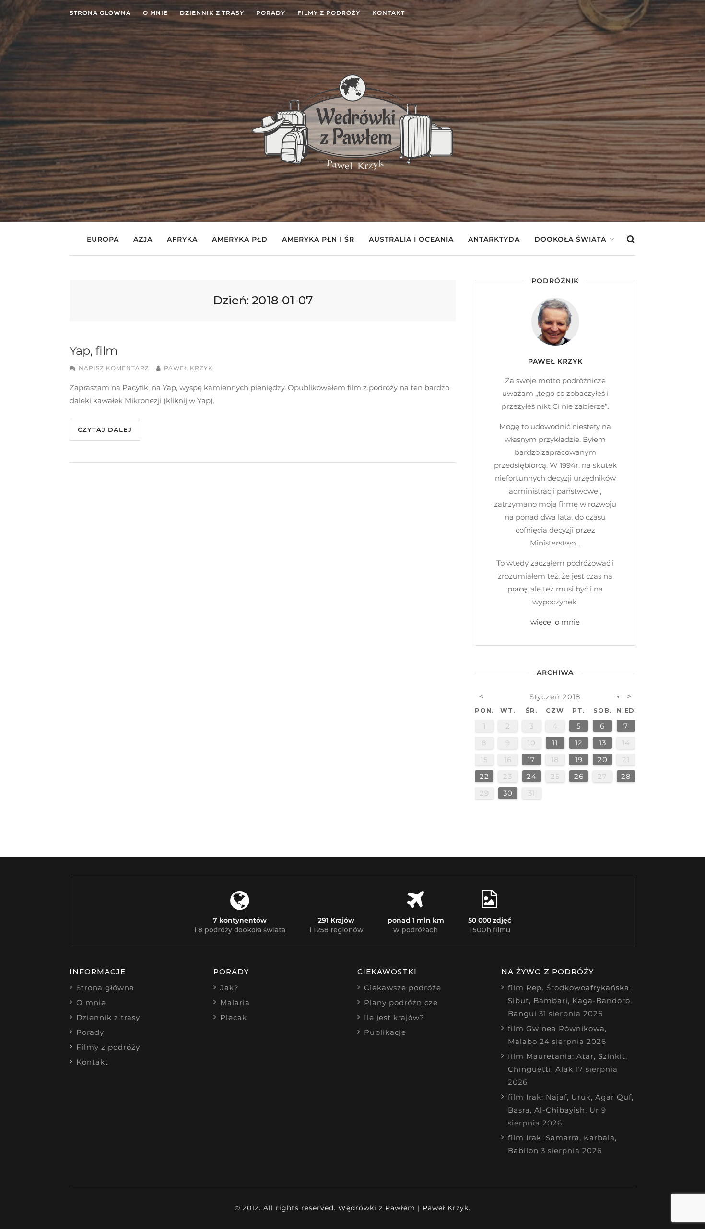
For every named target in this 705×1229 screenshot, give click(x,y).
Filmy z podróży (328, 12)
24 (532, 776)
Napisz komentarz (114, 367)
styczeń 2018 (555, 696)
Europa (103, 239)
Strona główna (100, 12)
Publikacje (385, 1032)
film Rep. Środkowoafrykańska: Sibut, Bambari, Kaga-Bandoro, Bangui (570, 1000)
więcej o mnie (555, 621)
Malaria (235, 1002)
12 (579, 742)
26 (579, 776)
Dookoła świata (570, 239)
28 (626, 776)
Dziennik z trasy (212, 12)
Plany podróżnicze (401, 1002)
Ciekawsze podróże (402, 987)
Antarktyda (494, 239)
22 (484, 776)
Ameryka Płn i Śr (318, 239)
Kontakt (388, 12)
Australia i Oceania (411, 239)
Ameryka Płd (240, 239)
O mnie (155, 12)
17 (531, 759)
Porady (270, 12)
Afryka (182, 239)
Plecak (233, 1017)
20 (603, 759)
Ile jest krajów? (394, 1017)
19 (579, 759)
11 (555, 742)
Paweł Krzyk (188, 367)
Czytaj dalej (105, 429)
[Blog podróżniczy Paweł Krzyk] (352, 167)
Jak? (229, 987)
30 (508, 793)
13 (602, 742)
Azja (143, 239)
